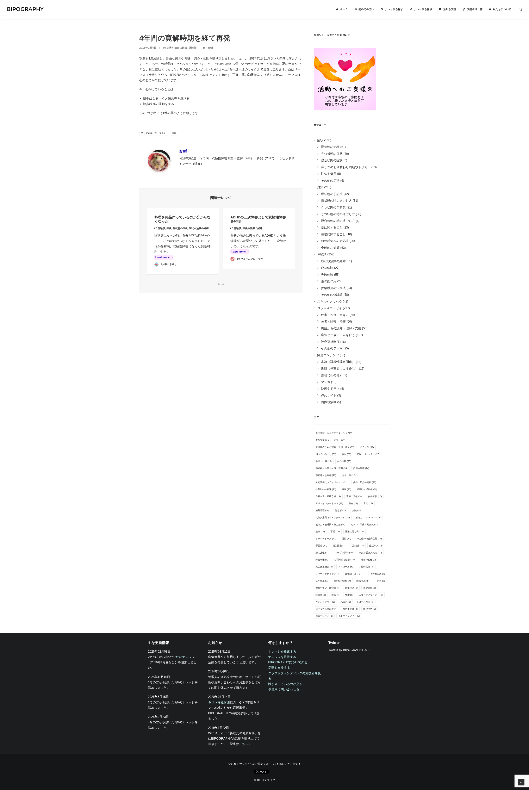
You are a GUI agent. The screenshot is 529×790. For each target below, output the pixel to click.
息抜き (346, 602)
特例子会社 (350, 609)
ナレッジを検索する (282, 651)
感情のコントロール (368, 517)
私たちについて (502, 9)
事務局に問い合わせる (283, 689)
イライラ (367, 447)
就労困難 (340, 545)
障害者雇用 (363, 580)
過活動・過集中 (367, 489)
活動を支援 (449, 9)
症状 (169, 228)
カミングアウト (325, 602)
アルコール (345, 566)
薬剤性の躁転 (342, 580)
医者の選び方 (354, 531)
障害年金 (322, 559)
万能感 (358, 545)
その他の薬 (377, 573)
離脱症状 (369, 609)
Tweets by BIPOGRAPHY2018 (349, 650)
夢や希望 (369, 587)
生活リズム (377, 545)
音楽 (368, 503)
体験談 (193, 47)
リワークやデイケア (328, 573)
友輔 (210, 47)
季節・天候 (354, 496)
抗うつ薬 (349, 475)
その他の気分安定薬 (369, 538)
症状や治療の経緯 (177, 47)
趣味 (320, 531)
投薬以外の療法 (326, 489)
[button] (520, 9)
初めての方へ (366, 9)
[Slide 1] (218, 284)
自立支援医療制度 (326, 609)
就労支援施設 (324, 566)
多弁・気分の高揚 (364, 482)
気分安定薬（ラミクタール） (333, 517)
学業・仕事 (324, 461)
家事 (381, 580)
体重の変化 (366, 566)
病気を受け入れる (370, 552)
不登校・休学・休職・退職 (332, 468)
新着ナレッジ (324, 616)
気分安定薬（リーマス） (153, 133)
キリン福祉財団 (219, 702)
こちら (243, 744)
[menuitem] (342, 9)
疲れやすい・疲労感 (328, 587)
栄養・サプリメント (371, 594)
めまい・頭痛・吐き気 (364, 524)
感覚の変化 (368, 559)
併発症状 (375, 496)
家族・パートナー (368, 454)
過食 (353, 503)
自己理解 (344, 461)
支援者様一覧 (475, 9)
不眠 (335, 531)
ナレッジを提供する (282, 657)
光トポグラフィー (349, 616)
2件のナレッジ (184, 657)
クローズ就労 (365, 602)
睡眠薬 (321, 594)
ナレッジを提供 (423, 9)
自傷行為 (351, 587)
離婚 (349, 594)
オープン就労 (344, 552)
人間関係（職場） (344, 559)
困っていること (326, 454)
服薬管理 (322, 510)
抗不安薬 (322, 580)
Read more (162, 257)
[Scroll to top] (521, 782)
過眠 (335, 594)
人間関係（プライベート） (332, 482)
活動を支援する (279, 667)
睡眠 (346, 489)
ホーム (344, 9)
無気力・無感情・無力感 (330, 524)
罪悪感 (321, 545)
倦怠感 (341, 510)
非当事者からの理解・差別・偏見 (335, 447)
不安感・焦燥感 (326, 475)
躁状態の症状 (180, 228)
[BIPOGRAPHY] (25, 9)
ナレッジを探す (394, 9)
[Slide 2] (223, 284)
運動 (174, 133)
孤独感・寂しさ (355, 573)
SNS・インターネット (329, 503)
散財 (346, 454)
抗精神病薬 (361, 468)
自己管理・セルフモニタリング (334, 433)
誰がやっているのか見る (285, 684)
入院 (356, 510)
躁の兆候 (322, 552)
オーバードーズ (326, 538)
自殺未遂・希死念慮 (328, 496)
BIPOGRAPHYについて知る (287, 662)
